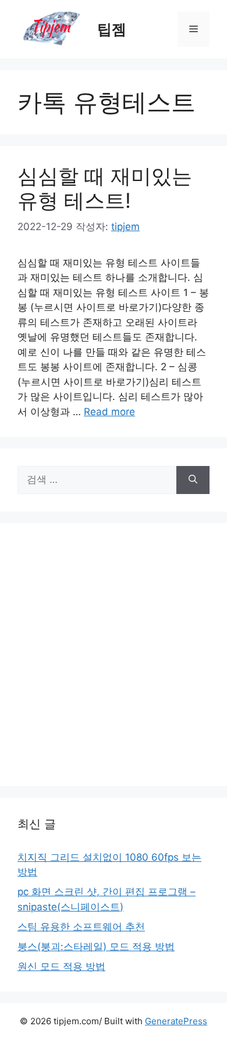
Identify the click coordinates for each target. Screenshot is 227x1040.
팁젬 (111, 29)
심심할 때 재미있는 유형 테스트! (104, 188)
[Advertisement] (113, 654)
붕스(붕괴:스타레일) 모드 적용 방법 (96, 946)
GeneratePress (176, 1021)
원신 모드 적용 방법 (61, 966)
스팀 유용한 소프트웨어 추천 (81, 927)
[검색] (193, 480)
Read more (109, 412)
